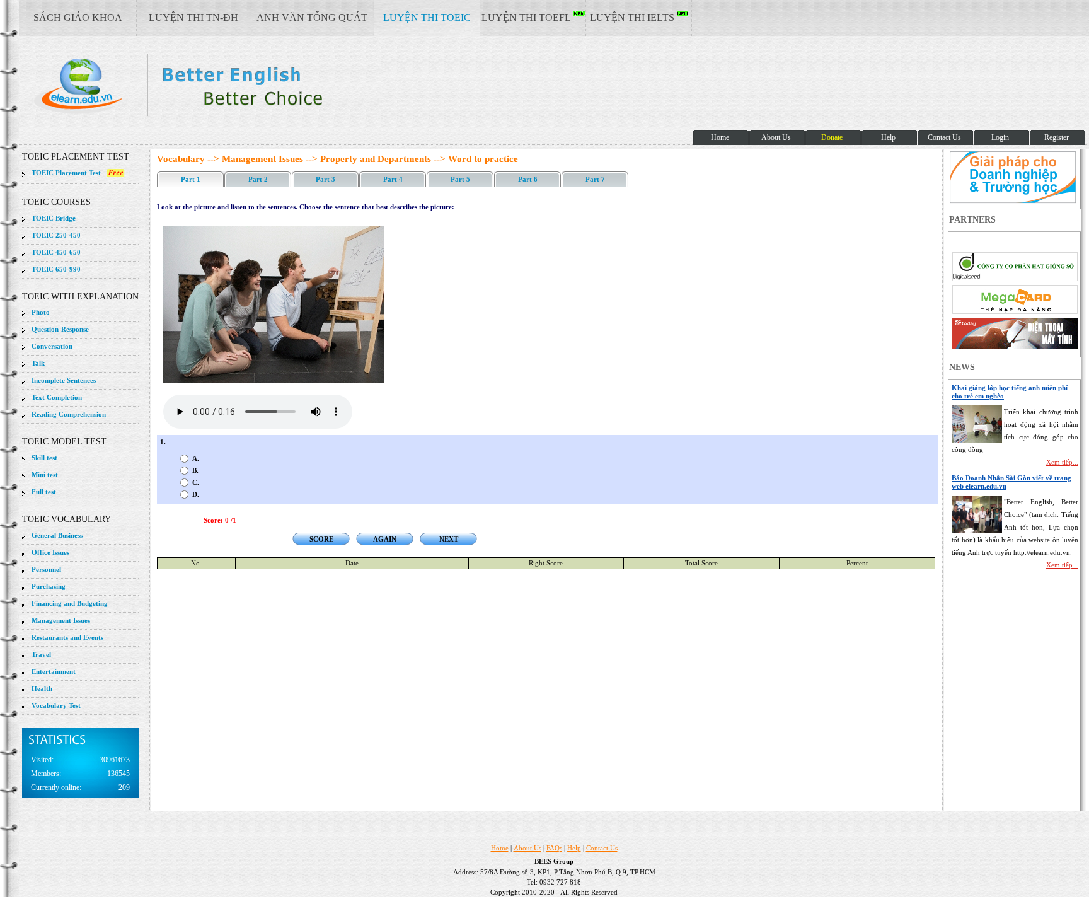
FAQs (554, 848)
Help (574, 848)
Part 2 (258, 179)
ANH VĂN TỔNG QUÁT (311, 17)
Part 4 (393, 179)
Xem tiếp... (1062, 462)
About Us (527, 848)
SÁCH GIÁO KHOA (77, 17)
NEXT (448, 539)
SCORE (321, 539)
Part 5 (460, 179)
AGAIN (384, 539)
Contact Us (602, 848)
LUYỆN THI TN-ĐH (193, 17)
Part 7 (595, 179)
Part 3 (325, 179)
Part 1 (190, 179)
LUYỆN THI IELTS (633, 17)
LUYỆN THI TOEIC (427, 17)
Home (500, 848)
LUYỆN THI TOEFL (527, 17)
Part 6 (528, 179)
